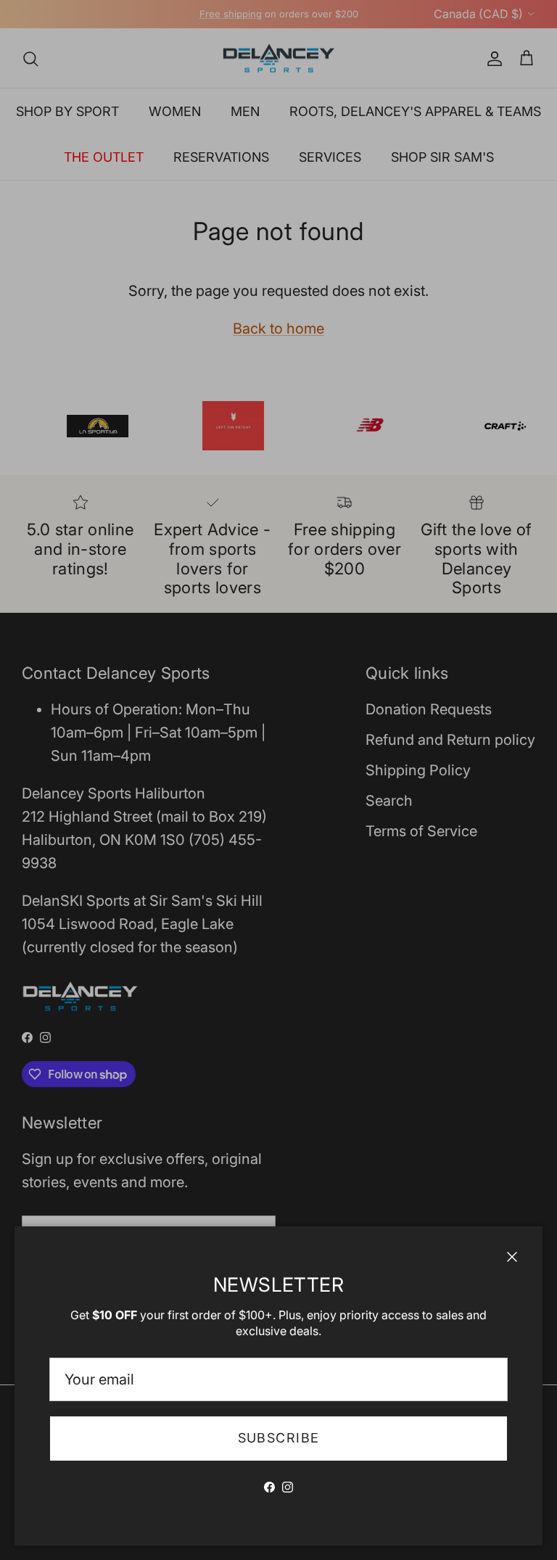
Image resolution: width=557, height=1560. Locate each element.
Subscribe (279, 1437)
